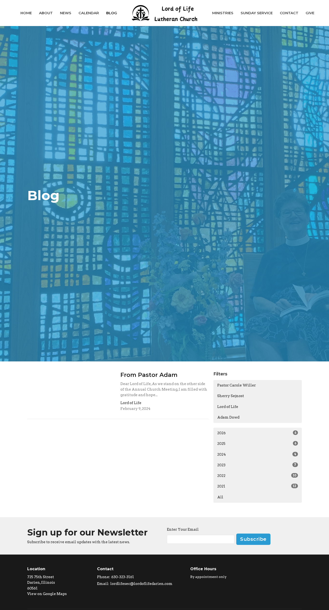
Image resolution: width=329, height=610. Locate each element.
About (46, 13)
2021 (256, 486)
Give (310, 13)
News (65, 13)
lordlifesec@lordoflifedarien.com (141, 584)
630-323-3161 (122, 577)
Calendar (89, 13)
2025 (256, 443)
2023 (256, 465)
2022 (256, 476)
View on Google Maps (47, 594)
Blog (111, 13)
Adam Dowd (228, 417)
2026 (256, 433)
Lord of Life (227, 407)
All (220, 497)
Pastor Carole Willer (236, 385)
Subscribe (253, 539)
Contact (289, 13)
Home (26, 13)
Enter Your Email (183, 529)
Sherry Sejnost (230, 396)
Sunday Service (257, 13)
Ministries (222, 13)
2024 (256, 454)
